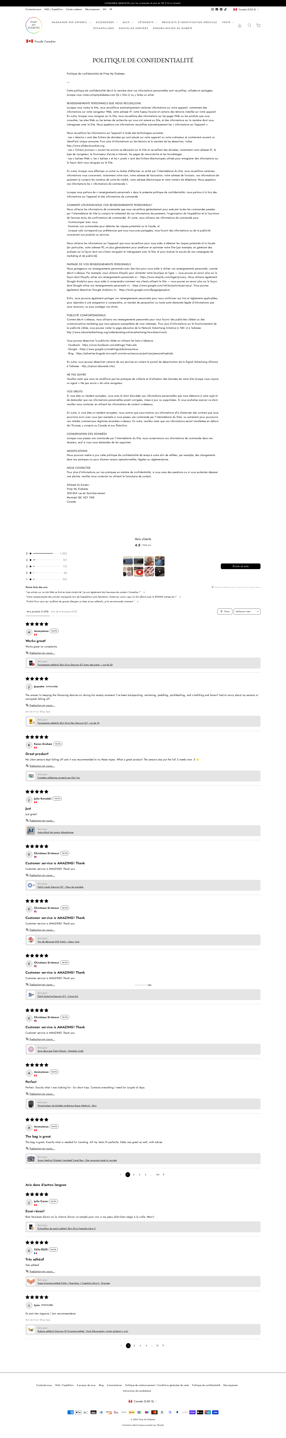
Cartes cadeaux (74, 9)
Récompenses (92, 9)
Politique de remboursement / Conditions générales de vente (157, 1385)
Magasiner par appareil (70, 22)
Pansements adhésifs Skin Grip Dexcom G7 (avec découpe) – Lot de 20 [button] (75, 664)
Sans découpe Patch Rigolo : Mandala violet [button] (60, 1051)
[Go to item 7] (149, 571)
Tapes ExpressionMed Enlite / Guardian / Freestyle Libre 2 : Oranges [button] (74, 1283)
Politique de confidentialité (206, 1385)
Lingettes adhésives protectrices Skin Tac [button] (59, 777)
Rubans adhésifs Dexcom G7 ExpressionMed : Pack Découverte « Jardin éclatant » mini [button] (83, 1331)
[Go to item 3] (149, 561)
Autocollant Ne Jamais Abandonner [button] (56, 832)
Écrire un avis (241, 566)
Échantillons (104, 28)
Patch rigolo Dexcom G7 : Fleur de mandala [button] (60, 887)
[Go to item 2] (138, 561)
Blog (101, 1385)
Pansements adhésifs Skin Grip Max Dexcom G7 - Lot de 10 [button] (68, 723)
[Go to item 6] (138, 571)
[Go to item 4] (160, 561)
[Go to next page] (164, 1174)
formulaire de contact (138, 476)
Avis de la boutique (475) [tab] (64, 611)
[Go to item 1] (128, 561)
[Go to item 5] (128, 571)
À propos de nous (86, 1385)
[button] (46, 553)
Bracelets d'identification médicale (189, 22)
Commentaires (114, 1385)
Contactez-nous (33, 9)
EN (104, 9)
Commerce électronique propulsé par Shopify (143, 1425)
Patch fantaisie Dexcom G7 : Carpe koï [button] (58, 996)
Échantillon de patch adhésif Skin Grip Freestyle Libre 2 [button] (66, 1228)
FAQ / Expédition (54, 9)
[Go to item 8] (160, 571)
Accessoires (105, 22)
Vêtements (146, 22)
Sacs (127, 22)
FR (111, 9)
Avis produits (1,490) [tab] (37, 611)
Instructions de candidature (137, 1390)
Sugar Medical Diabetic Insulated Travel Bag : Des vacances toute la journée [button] (77, 1160)
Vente (227, 22)
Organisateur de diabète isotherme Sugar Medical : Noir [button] (67, 1105)
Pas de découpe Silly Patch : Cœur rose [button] (58, 941)
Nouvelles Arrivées (133, 28)
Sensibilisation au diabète (172, 28)
